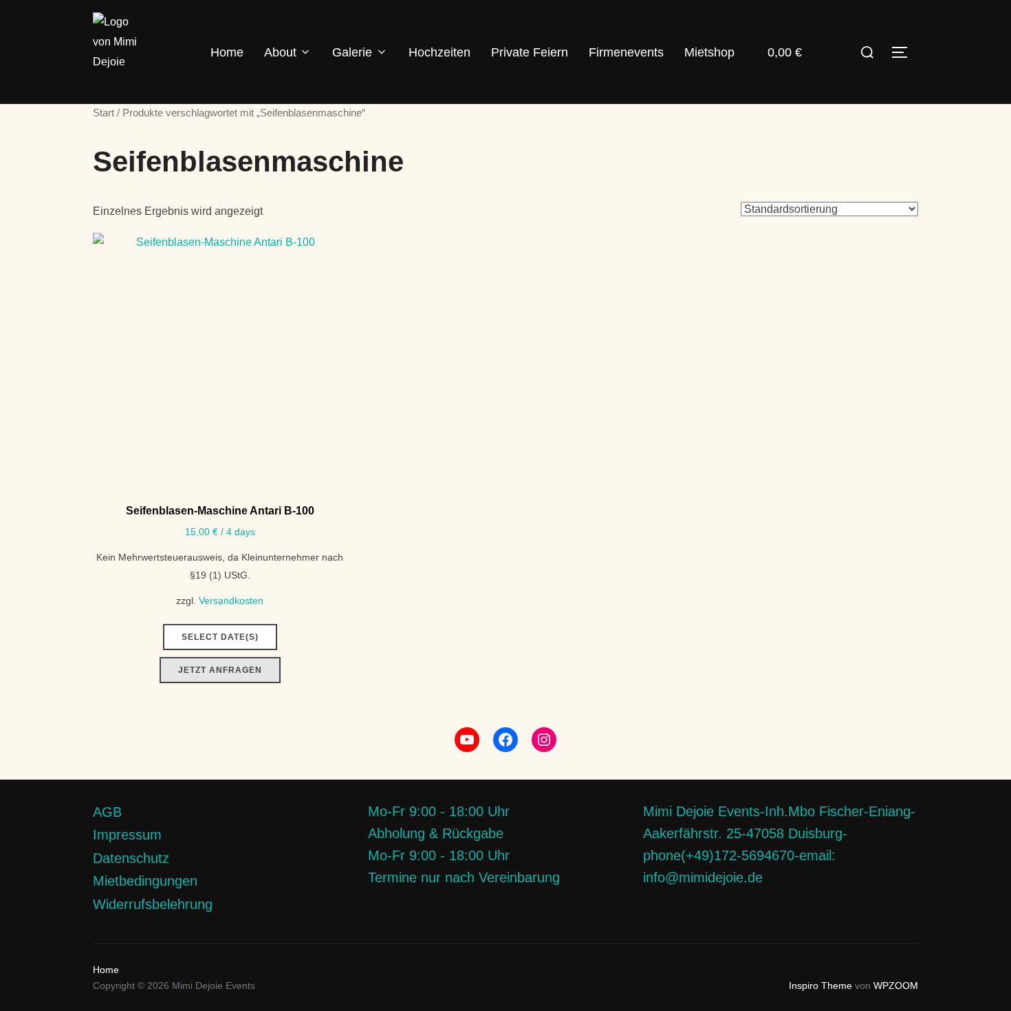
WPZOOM (895, 985)
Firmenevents (626, 52)
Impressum (127, 834)
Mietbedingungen (145, 880)
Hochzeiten (439, 52)
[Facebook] (505, 739)
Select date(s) (220, 637)
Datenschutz (131, 858)
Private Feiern (529, 52)
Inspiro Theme (820, 985)
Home (226, 52)
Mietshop (709, 52)
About (280, 52)
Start (103, 112)
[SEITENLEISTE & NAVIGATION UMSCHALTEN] (904, 52)
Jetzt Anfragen (220, 670)
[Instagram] (544, 739)
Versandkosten (231, 600)
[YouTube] (467, 739)
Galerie (352, 52)
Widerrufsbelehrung (153, 904)
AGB (107, 812)
